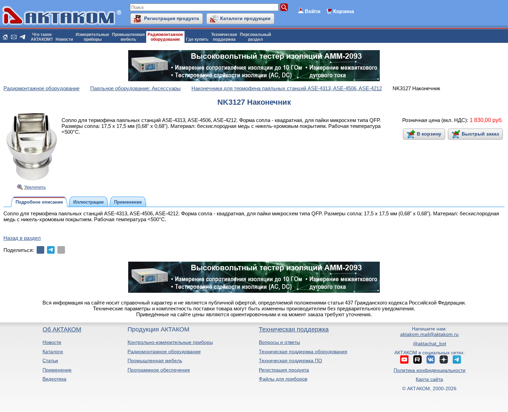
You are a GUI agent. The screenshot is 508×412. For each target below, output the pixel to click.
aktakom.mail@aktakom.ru (429, 334)
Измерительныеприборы (92, 37)
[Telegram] (51, 250)
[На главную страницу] (5, 37)
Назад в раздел (22, 238)
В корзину (429, 134)
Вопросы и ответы (279, 342)
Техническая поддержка (294, 329)
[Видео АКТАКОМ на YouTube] (404, 359)
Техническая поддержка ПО (290, 360)
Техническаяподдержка (224, 37)
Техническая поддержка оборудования (303, 351)
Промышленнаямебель (128, 37)
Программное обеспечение (159, 370)
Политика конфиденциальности (429, 370)
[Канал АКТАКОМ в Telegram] (457, 359)
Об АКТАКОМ (62, 329)
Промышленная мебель (155, 360)
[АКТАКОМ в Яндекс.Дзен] (444, 359)
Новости (64, 39)
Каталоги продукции (245, 18)
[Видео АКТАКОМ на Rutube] (417, 359)
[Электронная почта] (61, 250)
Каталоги (53, 351)
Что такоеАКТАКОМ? (42, 37)
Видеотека (54, 379)
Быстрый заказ (480, 134)
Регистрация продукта (171, 18)
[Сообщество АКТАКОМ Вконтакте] (430, 359)
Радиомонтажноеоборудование (165, 37)
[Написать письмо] (13, 37)
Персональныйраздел (255, 37)
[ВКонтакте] (40, 250)
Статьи (50, 360)
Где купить (197, 39)
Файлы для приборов (283, 379)
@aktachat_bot (429, 343)
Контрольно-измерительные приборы (170, 342)
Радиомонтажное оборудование (164, 351)
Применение (57, 370)
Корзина (343, 11)
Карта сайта (429, 379)
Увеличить (35, 187)
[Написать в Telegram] (22, 37)
